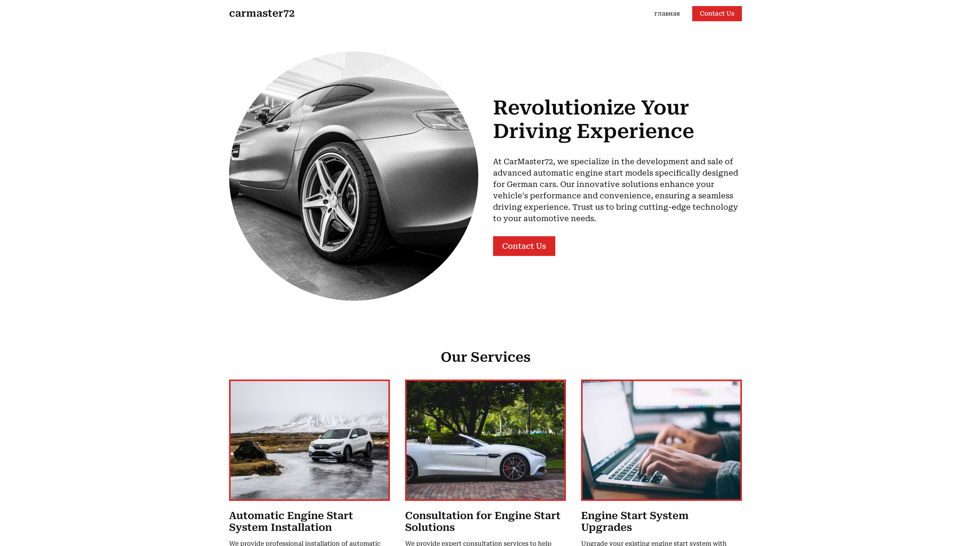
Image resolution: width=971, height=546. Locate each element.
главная (667, 13)
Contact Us (717, 13)
